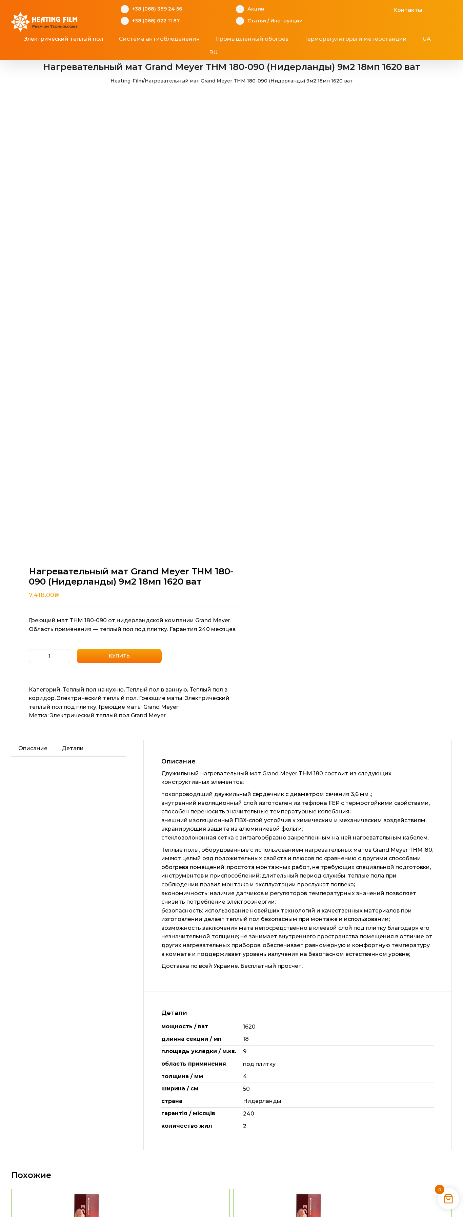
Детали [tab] (73, 748)
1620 (249, 1027)
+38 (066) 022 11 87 (156, 21)
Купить (119, 656)
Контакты (407, 10)
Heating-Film (126, 81)
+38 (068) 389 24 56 (157, 9)
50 (246, 1089)
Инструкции (286, 21)
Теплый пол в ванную (156, 689)
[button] (244, 52)
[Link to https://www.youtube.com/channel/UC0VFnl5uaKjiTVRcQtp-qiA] (375, 9)
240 (248, 1113)
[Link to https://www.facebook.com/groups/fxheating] (354, 9)
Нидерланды (262, 1101)
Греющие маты (160, 698)
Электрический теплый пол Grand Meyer (108, 715)
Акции (255, 9)
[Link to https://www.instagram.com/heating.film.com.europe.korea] (365, 9)
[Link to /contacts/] (386, 9)
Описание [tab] (32, 748)
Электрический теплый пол (97, 698)
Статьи (256, 21)
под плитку (259, 1064)
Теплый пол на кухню (93, 689)
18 (246, 1039)
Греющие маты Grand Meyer (138, 707)
